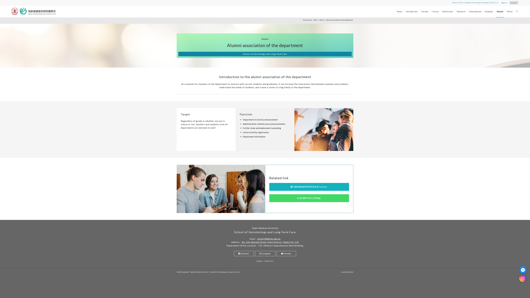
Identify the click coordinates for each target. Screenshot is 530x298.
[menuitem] (399, 11)
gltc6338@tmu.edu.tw (269, 239)
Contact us (493, 2)
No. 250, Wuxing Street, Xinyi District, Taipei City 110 (270, 242)
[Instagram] (523, 278)
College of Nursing (472, 2)
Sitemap (484, 2)
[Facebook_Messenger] (523, 270)
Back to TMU (457, 2)
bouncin (350, 272)
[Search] (516, 11)
